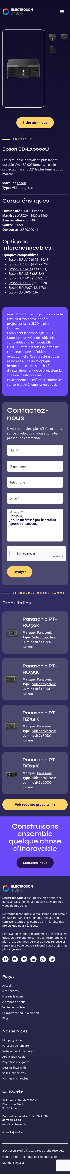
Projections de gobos (15, 1062)
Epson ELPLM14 (20, 269)
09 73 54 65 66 (11, 1120)
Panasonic (44, 632)
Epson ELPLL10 (19, 259)
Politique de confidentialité (39, 1157)
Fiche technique (35, 122)
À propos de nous (13, 1002)
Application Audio (13, 1056)
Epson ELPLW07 (20, 287)
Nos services (10, 991)
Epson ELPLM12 (20, 278)
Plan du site (10, 1157)
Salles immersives (14, 1073)
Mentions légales (13, 1162)
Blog (5, 1018)
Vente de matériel (13, 1007)
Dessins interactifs (14, 1067)
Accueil (7, 985)
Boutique (22, 139)
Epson (21, 183)
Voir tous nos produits (32, 804)
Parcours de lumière (15, 1045)
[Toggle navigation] (62, 12)
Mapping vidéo (12, 1040)
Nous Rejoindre (12, 1132)
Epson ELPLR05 (20, 292)
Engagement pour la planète (20, 1013)
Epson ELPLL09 (19, 264)
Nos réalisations (12, 996)
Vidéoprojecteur (24, 188)
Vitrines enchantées (15, 1078)
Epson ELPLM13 (20, 273)
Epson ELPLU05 (20, 283)
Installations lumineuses (18, 1051)
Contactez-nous (35, 863)
